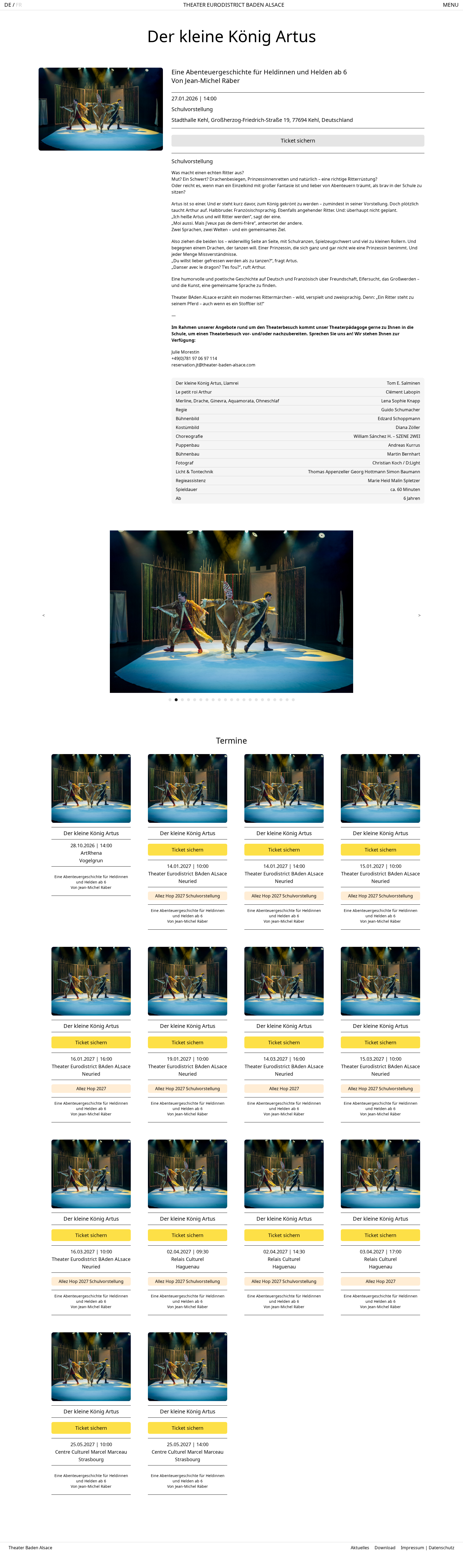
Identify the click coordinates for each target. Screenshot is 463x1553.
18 (274, 699)
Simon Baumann (403, 472)
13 (243, 699)
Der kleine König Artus (91, 833)
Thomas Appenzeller (329, 472)
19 (280, 699)
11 (231, 699)
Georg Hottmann (369, 472)
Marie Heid (379, 480)
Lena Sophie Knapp (400, 401)
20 (287, 699)
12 (237, 699)
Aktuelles (360, 1548)
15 (256, 699)
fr (19, 4)
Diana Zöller (408, 427)
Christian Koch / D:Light (396, 463)
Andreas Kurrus (404, 445)
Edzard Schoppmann (399, 418)
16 (262, 699)
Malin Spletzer (405, 480)
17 (268, 699)
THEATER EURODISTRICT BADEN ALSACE (233, 4)
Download (385, 1548)
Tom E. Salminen (403, 383)
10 (225, 699)
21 (293, 699)
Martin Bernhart (403, 454)
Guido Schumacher (400, 410)
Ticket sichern (298, 140)
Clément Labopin (403, 392)
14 (250, 699)
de (7, 4)
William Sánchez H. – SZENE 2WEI (387, 436)
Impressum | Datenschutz (427, 1548)
